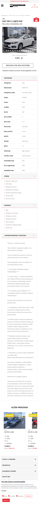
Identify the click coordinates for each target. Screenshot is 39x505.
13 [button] (27, 51)
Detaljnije (3, 490)
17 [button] (34, 51)
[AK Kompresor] (18, 5)
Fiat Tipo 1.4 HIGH (9, 432)
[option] (19, 1)
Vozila (10, 15)
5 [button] (12, 51)
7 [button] (16, 51)
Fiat (14, 15)
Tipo (18, 15)
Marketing (20, 496)
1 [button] (5, 51)
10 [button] (21, 51)
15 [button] (31, 51)
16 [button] (32, 51)
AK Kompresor (4, 15)
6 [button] (14, 51)
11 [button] (23, 51)
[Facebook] (21, 58)
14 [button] (29, 51)
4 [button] (10, 51)
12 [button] (25, 51)
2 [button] (7, 51)
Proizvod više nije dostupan (18, 65)
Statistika (12, 496)
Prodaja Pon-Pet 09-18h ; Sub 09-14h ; (19, 1)
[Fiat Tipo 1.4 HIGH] (14, 420)
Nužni (5, 496)
